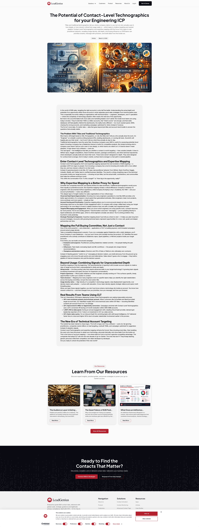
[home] (55, 3)
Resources (118, 3)
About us (127, 3)
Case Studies (139, 508)
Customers (102, 3)
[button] (92, 3)
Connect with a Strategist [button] (86, 476)
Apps (137, 502)
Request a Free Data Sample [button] (111, 476)
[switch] (80, 524)
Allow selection (146, 518)
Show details (116, 524)
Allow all (146, 513)
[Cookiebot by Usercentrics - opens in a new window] (45, 524)
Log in (134, 3)
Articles (138, 505)
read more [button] (55, 420)
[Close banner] (161, 511)
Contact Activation (122, 502)
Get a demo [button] (145, 3)
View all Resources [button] (99, 431)
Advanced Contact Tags (124, 508)
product (110, 3)
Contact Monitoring (122, 505)
